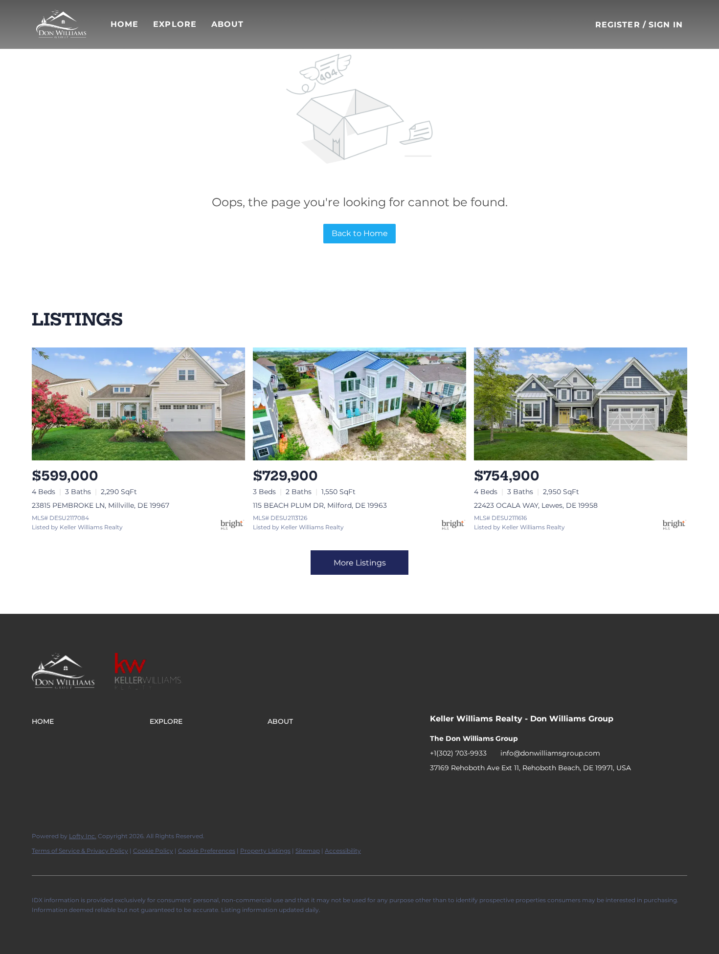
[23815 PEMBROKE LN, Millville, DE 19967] (138, 403)
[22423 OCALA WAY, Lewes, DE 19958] (580, 403)
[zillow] (476, 789)
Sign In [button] (666, 24)
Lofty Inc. (82, 836)
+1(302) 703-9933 (458, 753)
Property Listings (265, 850)
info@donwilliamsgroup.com (550, 753)
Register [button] (617, 24)
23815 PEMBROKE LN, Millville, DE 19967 (100, 505)
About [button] (227, 24)
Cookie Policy (153, 850)
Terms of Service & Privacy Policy (80, 850)
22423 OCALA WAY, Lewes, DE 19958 (536, 505)
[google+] (515, 789)
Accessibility (343, 850)
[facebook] (437, 789)
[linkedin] (456, 789)
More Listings (360, 562)
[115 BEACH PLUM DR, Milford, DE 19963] (359, 403)
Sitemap (307, 850)
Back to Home (360, 233)
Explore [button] (175, 24)
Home (124, 24)
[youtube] (496, 789)
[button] (61, 24)
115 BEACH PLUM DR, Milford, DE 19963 (320, 505)
